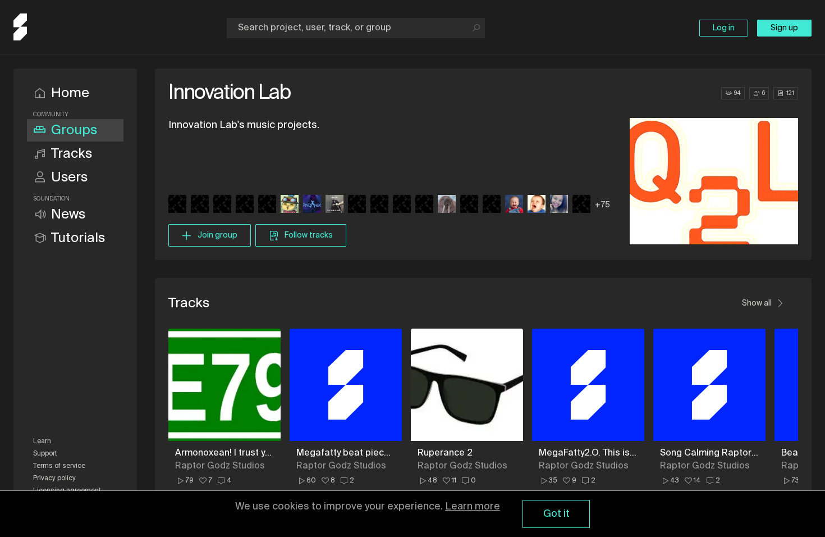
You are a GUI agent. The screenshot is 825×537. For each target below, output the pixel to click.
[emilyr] (357, 205)
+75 (602, 205)
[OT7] (379, 205)
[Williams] (290, 205)
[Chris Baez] (492, 205)
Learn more (472, 507)
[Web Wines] (334, 205)
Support (45, 453)
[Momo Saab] (537, 205)
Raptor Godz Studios (220, 466)
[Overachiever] (447, 205)
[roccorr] (424, 205)
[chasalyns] (559, 205)
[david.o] (245, 205)
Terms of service (59, 466)
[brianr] (312, 205)
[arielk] (177, 205)
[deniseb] (222, 205)
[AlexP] (200, 205)
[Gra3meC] (402, 205)
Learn (42, 441)
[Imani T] (469, 205)
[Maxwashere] (514, 205)
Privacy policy (54, 478)
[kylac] (267, 205)
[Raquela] (581, 205)
